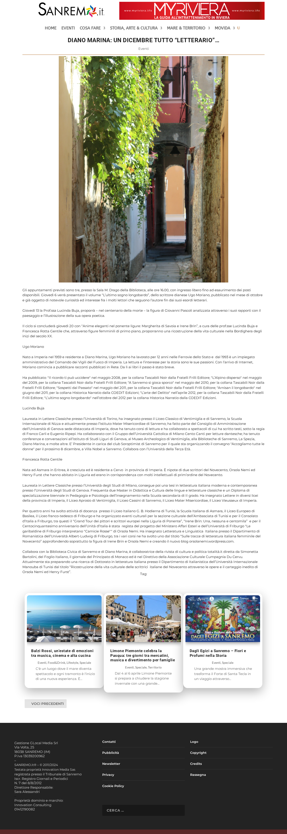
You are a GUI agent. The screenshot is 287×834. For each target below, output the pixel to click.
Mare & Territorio (186, 28)
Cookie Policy (113, 786)
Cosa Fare (90, 28)
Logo (194, 742)
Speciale (85, 662)
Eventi (68, 28)
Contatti (109, 742)
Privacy (108, 775)
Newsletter (111, 764)
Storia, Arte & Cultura (134, 28)
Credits (196, 764)
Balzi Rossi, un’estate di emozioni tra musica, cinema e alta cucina (62, 653)
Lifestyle (72, 662)
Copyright (198, 753)
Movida (222, 28)
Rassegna (198, 775)
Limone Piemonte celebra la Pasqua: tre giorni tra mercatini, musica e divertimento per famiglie (142, 655)
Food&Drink (56, 662)
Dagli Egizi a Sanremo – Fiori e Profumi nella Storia (218, 653)
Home (51, 28)
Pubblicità (110, 753)
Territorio (155, 667)
